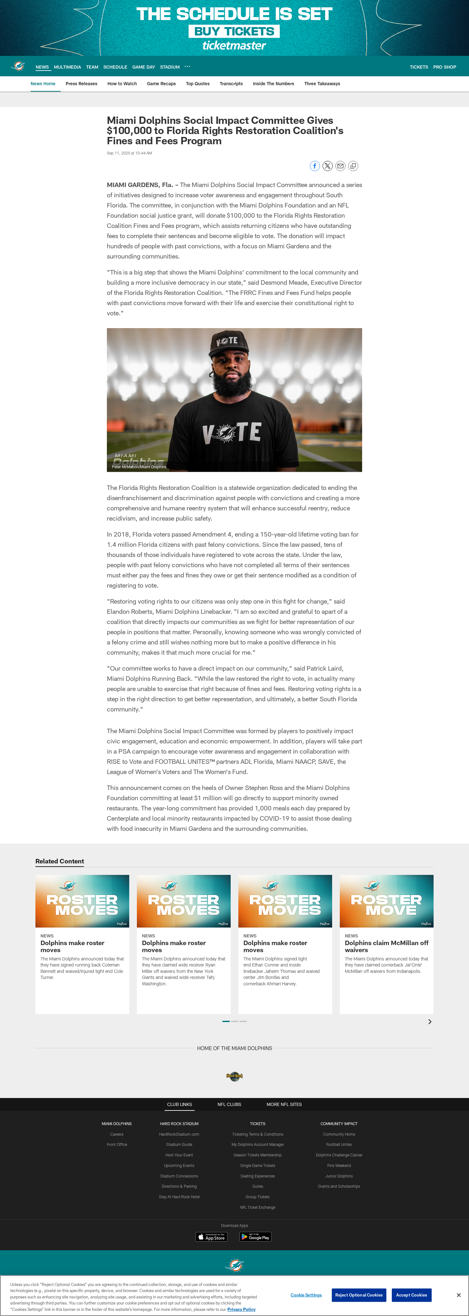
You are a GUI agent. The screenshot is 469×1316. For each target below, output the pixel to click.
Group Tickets (258, 1196)
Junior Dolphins (339, 1176)
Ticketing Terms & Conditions (257, 1134)
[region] (234, 1295)
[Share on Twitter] (328, 169)
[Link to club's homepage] (18, 66)
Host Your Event (179, 1155)
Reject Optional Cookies (359, 1294)
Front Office (117, 1144)
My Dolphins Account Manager (258, 1144)
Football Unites (339, 1144)
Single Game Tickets (257, 1165)
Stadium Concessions (179, 1176)
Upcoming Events (179, 1165)
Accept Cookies (411, 1294)
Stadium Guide (179, 1144)
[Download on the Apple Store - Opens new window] (211, 1237)
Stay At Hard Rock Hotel (179, 1196)
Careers (116, 1134)
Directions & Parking (179, 1186)
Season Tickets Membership (258, 1155)
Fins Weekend (339, 1165)
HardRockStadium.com (179, 1134)
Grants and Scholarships (339, 1186)
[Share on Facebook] (315, 169)
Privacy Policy (241, 1309)
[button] (226, 1021)
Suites (257, 1186)
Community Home (339, 1134)
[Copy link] (353, 166)
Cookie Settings (306, 1294)
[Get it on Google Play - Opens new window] (255, 1240)
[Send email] (340, 169)
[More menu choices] (187, 66)
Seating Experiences (258, 1176)
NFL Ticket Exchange (257, 1207)
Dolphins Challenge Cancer (339, 1155)
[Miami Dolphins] (234, 1266)
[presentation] (431, 1022)
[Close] (459, 1295)
